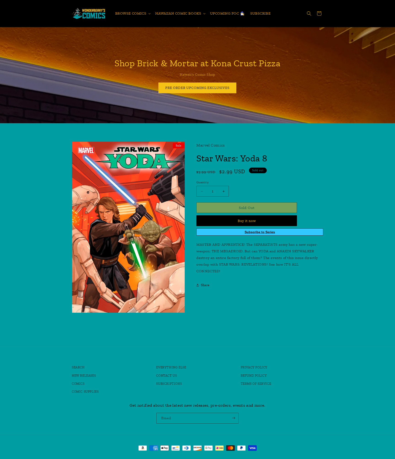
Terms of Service (256, 384)
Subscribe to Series (260, 232)
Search (78, 368)
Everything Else (171, 368)
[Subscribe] (233, 418)
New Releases (84, 376)
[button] (132, 13)
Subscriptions (169, 384)
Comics (78, 384)
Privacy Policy (254, 368)
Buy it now (247, 221)
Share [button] (205, 285)
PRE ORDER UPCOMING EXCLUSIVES (197, 88)
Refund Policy (254, 376)
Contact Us (166, 376)
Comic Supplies (85, 392)
